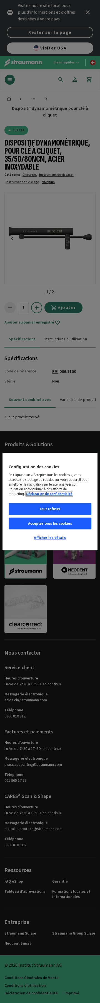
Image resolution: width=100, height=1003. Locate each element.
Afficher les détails (50, 537)
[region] (50, 501)
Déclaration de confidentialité (49, 494)
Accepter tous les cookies (50, 523)
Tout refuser (50, 509)
